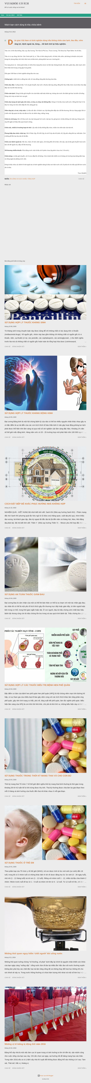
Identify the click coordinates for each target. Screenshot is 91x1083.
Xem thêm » (82, 346)
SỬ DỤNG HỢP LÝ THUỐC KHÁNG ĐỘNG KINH (29, 413)
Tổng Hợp (31, 179)
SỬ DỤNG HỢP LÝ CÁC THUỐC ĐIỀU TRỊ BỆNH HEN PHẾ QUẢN (37, 685)
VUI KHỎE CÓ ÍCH (17, 3)
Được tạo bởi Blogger (46, 1075)
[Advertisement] (45, 244)
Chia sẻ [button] (81, 179)
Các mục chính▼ (10, 15)
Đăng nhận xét (18, 346)
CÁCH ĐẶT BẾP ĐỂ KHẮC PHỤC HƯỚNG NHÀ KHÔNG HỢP (35, 504)
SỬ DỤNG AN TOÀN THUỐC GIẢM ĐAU (24, 594)
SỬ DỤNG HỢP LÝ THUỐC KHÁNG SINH (25, 322)
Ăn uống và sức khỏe (18, 179)
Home (2, 15)
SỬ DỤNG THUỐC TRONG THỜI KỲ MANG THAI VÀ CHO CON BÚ (38, 775)
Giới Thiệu (19, 15)
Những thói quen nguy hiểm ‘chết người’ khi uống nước (33, 953)
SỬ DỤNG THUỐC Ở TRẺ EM (19, 863)
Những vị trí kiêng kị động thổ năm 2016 (25, 1044)
